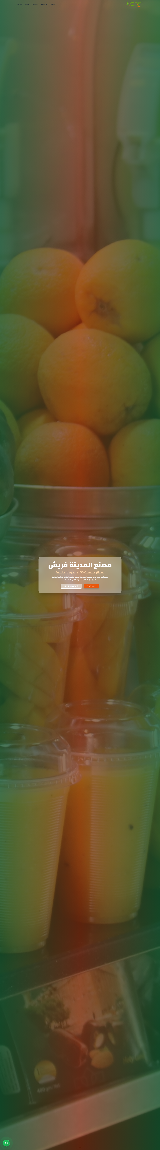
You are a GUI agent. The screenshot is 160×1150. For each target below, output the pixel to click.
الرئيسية (52, 4)
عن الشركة (44, 4)
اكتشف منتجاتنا (70, 586)
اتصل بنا (19, 4)
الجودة (27, 4)
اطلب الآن (92, 586)
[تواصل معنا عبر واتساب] (6, 1143)
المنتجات (35, 4)
